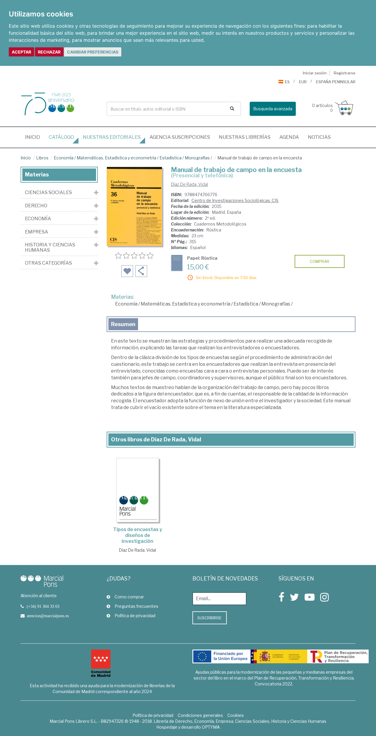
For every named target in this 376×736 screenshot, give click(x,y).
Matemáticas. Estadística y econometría (116, 157)
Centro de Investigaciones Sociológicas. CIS (235, 200)
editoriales (112, 137)
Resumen (123, 324)
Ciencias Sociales (48, 192)
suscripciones (180, 137)
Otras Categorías (48, 263)
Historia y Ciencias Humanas (50, 247)
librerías (245, 137)
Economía (63, 157)
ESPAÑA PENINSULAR (335, 81)
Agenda (289, 137)
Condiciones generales (200, 715)
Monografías (197, 157)
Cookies (235, 715)
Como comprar (129, 596)
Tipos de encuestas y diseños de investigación (137, 535)
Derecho (36, 205)
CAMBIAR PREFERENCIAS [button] (92, 51)
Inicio (34, 137)
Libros (42, 157)
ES (287, 81)
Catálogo (61, 137)
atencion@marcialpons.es (48, 616)
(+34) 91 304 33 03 (43, 606)
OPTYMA (211, 727)
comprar (319, 261)
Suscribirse (209, 617)
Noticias (319, 137)
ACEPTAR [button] (21, 51)
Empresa (36, 232)
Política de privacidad (135, 615)
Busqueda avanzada (272, 108)
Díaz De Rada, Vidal (189, 184)
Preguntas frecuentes (136, 606)
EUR (303, 81)
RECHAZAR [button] (49, 51)
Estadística (171, 157)
